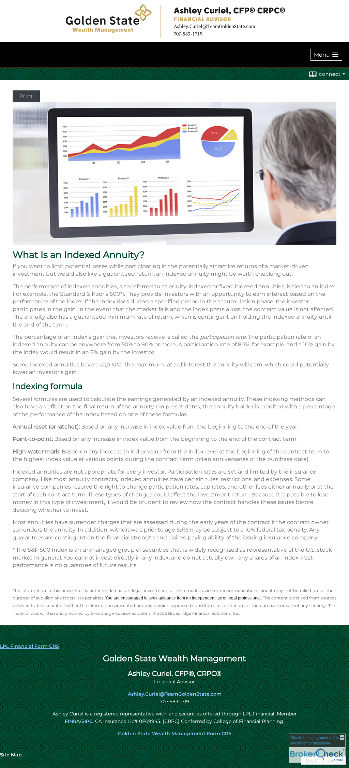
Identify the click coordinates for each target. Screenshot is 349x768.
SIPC (87, 721)
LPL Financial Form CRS (29, 646)
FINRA (72, 721)
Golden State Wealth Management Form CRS (174, 733)
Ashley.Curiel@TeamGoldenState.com (175, 694)
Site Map (11, 755)
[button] (326, 55)
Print (26, 96)
